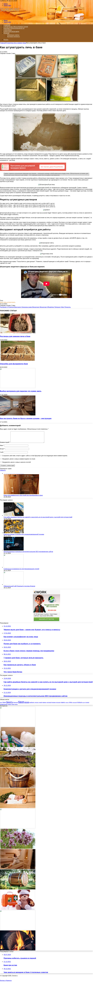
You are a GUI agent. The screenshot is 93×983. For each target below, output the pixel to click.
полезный (74, 702)
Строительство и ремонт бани (16, 27)
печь (5, 302)
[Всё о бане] (10, 17)
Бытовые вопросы (13, 36)
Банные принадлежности (14, 28)
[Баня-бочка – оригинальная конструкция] (17, 889)
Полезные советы (13, 35)
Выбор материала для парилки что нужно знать (20, 391)
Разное (6, 33)
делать (37, 702)
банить (9, 702)
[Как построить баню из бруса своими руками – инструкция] (17, 415)
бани (4, 702)
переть (67, 702)
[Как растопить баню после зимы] (17, 950)
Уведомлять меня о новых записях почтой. (16, 462)
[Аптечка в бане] (17, 909)
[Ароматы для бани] (17, 848)
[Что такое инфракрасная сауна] (17, 726)
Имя (2, 445)
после (83, 702)
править (9, 704)
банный (15, 702)
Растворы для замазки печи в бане (15, 336)
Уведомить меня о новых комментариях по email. (18, 459)
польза (79, 702)
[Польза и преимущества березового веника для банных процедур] (17, 929)
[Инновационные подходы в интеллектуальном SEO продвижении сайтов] (14, 550)
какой (40, 702)
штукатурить (11, 302)
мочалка (58, 702)
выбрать (32, 702)
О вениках (8, 30)
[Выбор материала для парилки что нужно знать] (17, 387)
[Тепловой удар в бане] (17, 746)
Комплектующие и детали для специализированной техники (24, 534)
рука (13, 704)
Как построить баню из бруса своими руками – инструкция (25, 418)
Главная (7, 25)
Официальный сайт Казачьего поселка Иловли (19, 586)
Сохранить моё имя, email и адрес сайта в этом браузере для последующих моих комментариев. (35, 455)
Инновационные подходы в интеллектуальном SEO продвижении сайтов (28, 551)
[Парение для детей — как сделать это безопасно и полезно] (17, 807)
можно (54, 702)
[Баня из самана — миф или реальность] (17, 767)
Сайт (1, 452)
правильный (3, 704)
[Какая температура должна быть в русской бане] (17, 868)
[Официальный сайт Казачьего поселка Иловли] (14, 584)
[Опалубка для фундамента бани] (17, 360)
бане (1, 702)
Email (2, 449)
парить (63, 702)
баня (1, 302)
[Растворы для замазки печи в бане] (17, 333)
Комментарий (5, 442)
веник (26, 702)
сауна (16, 704)
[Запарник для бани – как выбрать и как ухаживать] (17, 787)
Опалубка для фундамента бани (14, 364)
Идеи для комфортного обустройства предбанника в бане (23, 495)
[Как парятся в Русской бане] (17, 828)
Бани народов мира (11, 31)
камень (44, 702)
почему (87, 702)
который (49, 702)
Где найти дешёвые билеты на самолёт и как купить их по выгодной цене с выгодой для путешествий (38, 517)
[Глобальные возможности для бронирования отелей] (14, 567)
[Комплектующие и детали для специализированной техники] (14, 532)
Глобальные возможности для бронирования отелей (21, 569)
